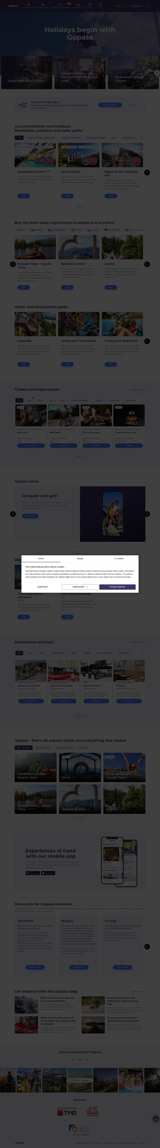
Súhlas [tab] (41, 558)
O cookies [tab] (119, 558)
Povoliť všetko (117, 587)
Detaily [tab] (80, 558)
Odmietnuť (42, 587)
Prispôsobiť (78, 587)
